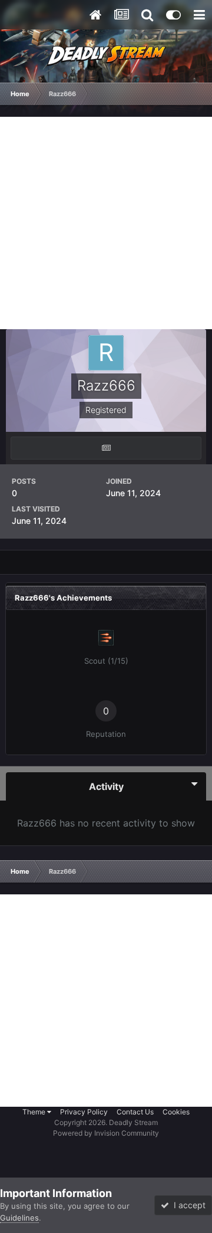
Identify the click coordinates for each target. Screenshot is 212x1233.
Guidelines (19, 1217)
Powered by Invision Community (106, 1133)
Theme (34, 1111)
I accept (187, 1205)
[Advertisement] (106, 223)
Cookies (176, 1111)
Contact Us (135, 1111)
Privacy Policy (84, 1111)
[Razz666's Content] (106, 448)
